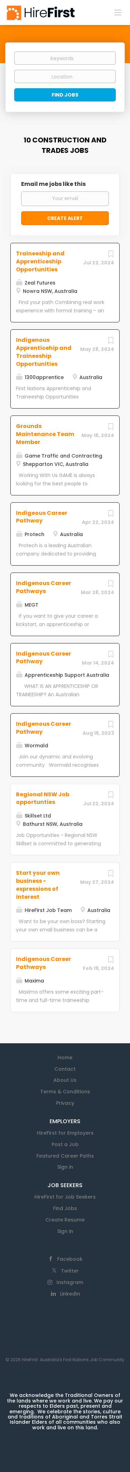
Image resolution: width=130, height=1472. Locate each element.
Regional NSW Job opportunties (42, 798)
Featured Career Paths (65, 1155)
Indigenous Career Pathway (43, 658)
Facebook (70, 1259)
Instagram (70, 1282)
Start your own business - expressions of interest (38, 885)
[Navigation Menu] (117, 12)
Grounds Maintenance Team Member (45, 434)
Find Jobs (65, 94)
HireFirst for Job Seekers (65, 1196)
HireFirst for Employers (65, 1132)
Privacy (65, 1103)
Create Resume (65, 1219)
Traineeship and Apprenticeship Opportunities (40, 261)
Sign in (65, 1166)
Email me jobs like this (53, 184)
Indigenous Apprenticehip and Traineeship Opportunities (43, 352)
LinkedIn (70, 1293)
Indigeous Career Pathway (41, 517)
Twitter (70, 1270)
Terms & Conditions (65, 1091)
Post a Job (65, 1144)
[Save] (110, 255)
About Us (65, 1080)
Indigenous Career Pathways (43, 587)
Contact (65, 1069)
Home (65, 1057)
